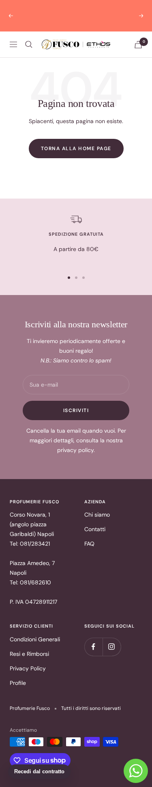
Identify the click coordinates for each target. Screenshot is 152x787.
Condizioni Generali (35, 629)
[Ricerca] (28, 34)
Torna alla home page (76, 139)
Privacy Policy (28, 658)
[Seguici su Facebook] (93, 637)
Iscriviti (76, 401)
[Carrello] (138, 35)
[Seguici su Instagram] (112, 637)
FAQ (89, 534)
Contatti (94, 519)
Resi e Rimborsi (29, 644)
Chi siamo (97, 505)
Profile (18, 673)
